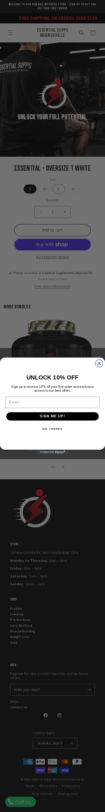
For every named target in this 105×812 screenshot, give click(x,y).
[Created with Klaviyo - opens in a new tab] (52, 452)
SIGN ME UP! (52, 416)
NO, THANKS (52, 429)
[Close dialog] (99, 363)
